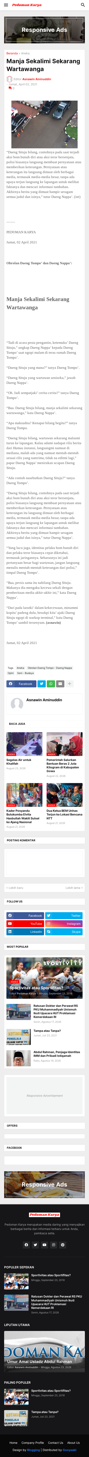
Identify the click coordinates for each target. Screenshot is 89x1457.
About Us (73, 1442)
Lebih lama (73, 887)
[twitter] (35, 1245)
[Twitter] (41, 683)
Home (13, 1442)
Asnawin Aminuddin (44, 700)
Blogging (33, 1450)
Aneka (25, 53)
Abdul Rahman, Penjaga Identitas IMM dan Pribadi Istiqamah (57, 1053)
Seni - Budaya (25, 673)
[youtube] (44, 1245)
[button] (5, 5)
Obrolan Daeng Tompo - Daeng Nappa (50, 667)
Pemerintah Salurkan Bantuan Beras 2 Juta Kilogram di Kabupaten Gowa (63, 765)
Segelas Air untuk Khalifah (18, 761)
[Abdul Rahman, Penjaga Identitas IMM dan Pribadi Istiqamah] (18, 1058)
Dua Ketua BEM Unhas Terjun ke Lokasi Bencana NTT (64, 814)
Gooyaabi (69, 1450)
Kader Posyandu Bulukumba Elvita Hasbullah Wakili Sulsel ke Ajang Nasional (22, 816)
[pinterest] (62, 1245)
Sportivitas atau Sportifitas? (51, 1275)
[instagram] (53, 1245)
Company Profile (33, 1442)
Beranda (12, 53)
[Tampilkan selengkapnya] (69, 683)
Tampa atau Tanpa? (47, 1030)
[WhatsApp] (51, 683)
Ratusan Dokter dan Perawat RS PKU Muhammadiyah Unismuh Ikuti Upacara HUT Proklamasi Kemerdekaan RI (56, 1011)
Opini (11, 673)
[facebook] (26, 1245)
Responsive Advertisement (44, 1095)
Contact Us (55, 1442)
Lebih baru (16, 887)
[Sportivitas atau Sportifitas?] (16, 1281)
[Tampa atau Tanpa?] (18, 1037)
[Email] (60, 683)
